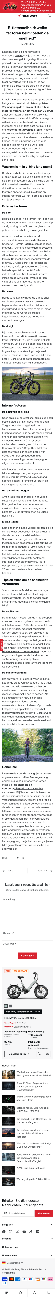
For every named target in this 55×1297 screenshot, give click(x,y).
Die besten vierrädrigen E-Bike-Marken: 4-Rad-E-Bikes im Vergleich (33, 1133)
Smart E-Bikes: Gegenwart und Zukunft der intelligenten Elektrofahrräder (32, 1086)
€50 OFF (1, 645)
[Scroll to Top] (50, 1277)
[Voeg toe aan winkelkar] (40, 1054)
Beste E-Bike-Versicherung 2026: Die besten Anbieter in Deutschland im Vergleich (33, 1158)
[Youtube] (24, 1231)
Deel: (4, 858)
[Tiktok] (31, 1231)
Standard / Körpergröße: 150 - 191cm (23, 1011)
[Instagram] (10, 1231)
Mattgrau (10, 1006)
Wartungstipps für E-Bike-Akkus (33, 1179)
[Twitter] (23, 858)
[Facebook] (12, 858)
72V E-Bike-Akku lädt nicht (30, 1168)
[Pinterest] (17, 858)
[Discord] (37, 1231)
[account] (34, 1292)
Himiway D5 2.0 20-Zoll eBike (20, 1017)
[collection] (6, 1292)
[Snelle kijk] (47, 1054)
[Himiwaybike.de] (27, 16)
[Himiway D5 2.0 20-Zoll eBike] (27, 986)
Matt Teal (6, 1006)
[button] (50, 16)
